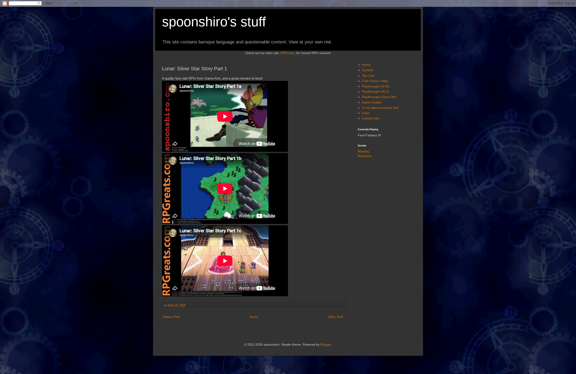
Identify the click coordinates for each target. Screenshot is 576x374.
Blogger (325, 344)
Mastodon (365, 156)
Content (367, 70)
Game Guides (372, 102)
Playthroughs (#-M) (375, 86)
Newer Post (171, 317)
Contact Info (370, 118)
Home (254, 317)
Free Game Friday (375, 81)
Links (365, 113)
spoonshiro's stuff (214, 21)
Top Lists (368, 75)
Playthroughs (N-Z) (375, 91)
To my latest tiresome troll (380, 107)
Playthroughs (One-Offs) (379, 97)
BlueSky (363, 151)
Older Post (335, 317)
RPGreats (288, 53)
